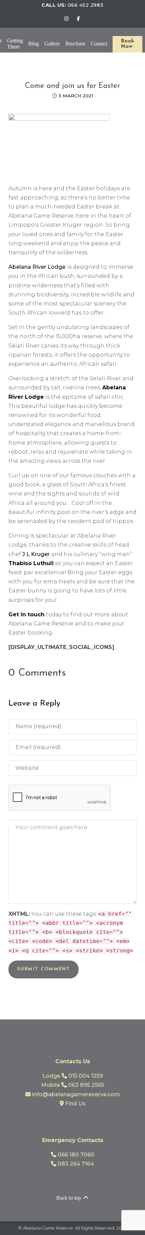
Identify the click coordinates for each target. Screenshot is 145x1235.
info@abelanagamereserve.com (75, 1094)
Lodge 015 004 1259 (72, 1076)
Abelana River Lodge (36, 267)
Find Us (75, 1103)
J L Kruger (36, 554)
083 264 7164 (75, 1164)
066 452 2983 (86, 5)
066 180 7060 (75, 1154)
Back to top (69, 1198)
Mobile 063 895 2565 (72, 1085)
